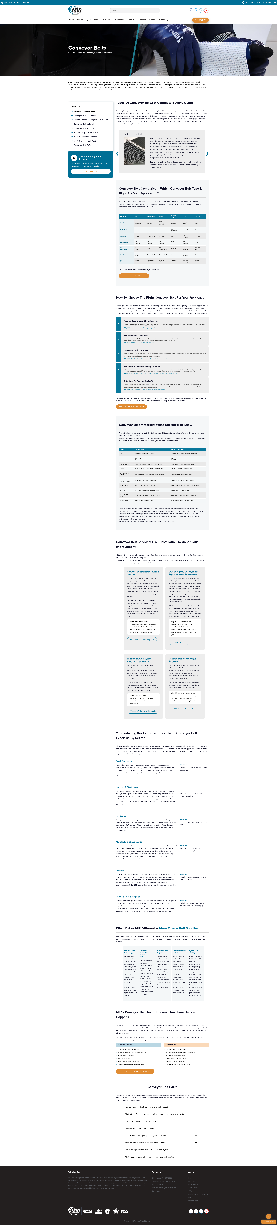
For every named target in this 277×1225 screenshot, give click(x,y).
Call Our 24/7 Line (179, 642)
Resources (119, 20)
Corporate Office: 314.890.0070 (163, 1181)
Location (142, 20)
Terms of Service (193, 1201)
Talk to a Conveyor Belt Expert (131, 407)
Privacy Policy (192, 1184)
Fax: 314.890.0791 (159, 1184)
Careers (152, 20)
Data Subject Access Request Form (197, 1195)
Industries (81, 20)
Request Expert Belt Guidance (134, 276)
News (189, 1178)
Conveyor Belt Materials (84, 124)
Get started (91, 171)
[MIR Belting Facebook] (191, 1211)
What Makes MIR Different (85, 137)
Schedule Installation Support (142, 639)
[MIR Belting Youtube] (206, 1211)
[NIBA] (87, 1211)
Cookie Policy (192, 1188)
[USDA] (98, 1211)
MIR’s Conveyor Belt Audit (85, 141)
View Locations (9, 2)
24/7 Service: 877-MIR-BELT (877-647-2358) (260, 2)
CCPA (189, 1191)
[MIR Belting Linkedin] (201, 1211)
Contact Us (200, 20)
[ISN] (108, 1211)
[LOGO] (116, 1211)
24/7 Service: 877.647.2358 (162, 1178)
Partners (162, 20)
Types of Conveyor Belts (84, 111)
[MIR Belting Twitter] (196, 1211)
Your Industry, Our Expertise (86, 133)
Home (71, 20)
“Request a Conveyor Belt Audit (143, 711)
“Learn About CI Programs (182, 708)
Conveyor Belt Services (84, 128)
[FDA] (124, 1211)
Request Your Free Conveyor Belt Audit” (135, 1071)
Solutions (94, 20)
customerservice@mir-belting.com (164, 1188)
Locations (191, 1181)
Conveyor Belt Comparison (85, 116)
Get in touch (156, 1191)
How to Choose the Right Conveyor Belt (91, 120)
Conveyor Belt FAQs (82, 145)
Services (106, 20)
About (131, 20)
